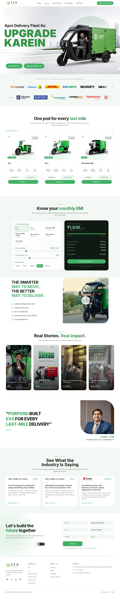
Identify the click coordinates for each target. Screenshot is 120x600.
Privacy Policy (105, 592)
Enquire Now (13, 66)
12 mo (17, 266)
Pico (29, 570)
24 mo (32, 266)
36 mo (40, 266)
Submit (72, 544)
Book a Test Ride (55, 577)
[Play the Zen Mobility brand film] (85, 300)
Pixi (29, 567)
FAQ (113, 592)
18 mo (25, 266)
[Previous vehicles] (108, 131)
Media (52, 570)
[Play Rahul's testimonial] (18, 367)
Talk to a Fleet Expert (105, 3)
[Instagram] (7, 579)
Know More (14, 177)
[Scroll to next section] (60, 72)
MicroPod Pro (32, 580)
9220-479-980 (79, 570)
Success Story (57, 3)
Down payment (21, 248)
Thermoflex (31, 583)
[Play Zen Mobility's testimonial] (73, 367)
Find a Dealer (69, 3)
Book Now (22, 182)
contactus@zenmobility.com (83, 572)
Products (47, 3)
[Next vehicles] (112, 131)
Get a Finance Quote (85, 261)
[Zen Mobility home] (12, 3)
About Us (53, 567)
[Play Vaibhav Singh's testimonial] (101, 367)
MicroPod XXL (32, 577)
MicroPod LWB (32, 574)
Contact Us (79, 3)
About (39, 3)
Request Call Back (33, 66)
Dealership (53, 574)
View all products (11, 131)
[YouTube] (20, 579)
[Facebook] (15, 579)
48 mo (47, 266)
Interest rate (22, 255)
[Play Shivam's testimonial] (46, 367)
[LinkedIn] (11, 579)
